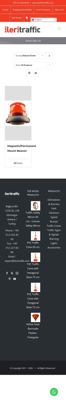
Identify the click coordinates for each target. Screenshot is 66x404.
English (38, 20)
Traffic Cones (54, 225)
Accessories (54, 247)
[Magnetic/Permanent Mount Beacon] (18, 113)
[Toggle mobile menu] (59, 28)
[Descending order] (49, 55)
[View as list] (36, 73)
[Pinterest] (9, 279)
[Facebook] (7, 273)
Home (29, 40)
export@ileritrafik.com (43, 2)
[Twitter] (12, 273)
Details (19, 163)
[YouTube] (14, 279)
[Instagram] (17, 273)
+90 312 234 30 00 (12, 235)
